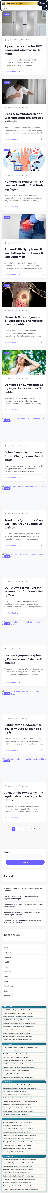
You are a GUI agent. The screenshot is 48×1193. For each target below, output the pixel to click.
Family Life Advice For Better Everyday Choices (17, 1074)
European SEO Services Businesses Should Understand (19, 1135)
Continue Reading (11, 71)
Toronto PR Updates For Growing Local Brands (17, 1122)
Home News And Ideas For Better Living (15, 1125)
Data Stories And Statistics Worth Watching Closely (18, 1077)
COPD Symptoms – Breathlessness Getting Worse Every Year (23, 591)
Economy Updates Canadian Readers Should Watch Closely (20, 1189)
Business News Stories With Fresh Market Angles (18, 1098)
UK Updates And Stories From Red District (16, 1091)
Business (7, 952)
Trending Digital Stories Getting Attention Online (17, 1036)
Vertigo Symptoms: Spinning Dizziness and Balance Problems (23, 659)
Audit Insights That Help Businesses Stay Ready (17, 1186)
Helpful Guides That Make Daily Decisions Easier (17, 1040)
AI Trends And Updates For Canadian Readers (17, 1183)
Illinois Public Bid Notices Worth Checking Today (17, 1166)
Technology (9, 996)
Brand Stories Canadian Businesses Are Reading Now (19, 1179)
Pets (6, 981)
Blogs (6, 948)
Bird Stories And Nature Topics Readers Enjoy (17, 1104)
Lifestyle (7, 972)
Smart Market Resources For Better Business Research (19, 1023)
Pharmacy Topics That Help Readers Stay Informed (18, 1067)
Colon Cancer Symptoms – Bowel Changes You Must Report (24, 456)
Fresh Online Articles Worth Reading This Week (17, 1013)
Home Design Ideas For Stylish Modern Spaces (17, 1152)
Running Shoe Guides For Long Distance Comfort (18, 1129)
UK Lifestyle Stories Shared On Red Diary (15, 1114)
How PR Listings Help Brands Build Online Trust (17, 1010)
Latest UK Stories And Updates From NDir (16, 1132)
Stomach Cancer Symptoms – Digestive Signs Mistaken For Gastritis (23, 320)
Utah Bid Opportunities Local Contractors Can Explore (19, 1159)
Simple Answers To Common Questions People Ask (18, 1017)
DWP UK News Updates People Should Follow (16, 1173)
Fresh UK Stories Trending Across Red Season (17, 1095)
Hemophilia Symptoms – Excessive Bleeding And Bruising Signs (23, 185)
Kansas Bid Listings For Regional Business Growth (18, 1163)
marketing (24, 107)
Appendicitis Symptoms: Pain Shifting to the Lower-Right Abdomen (23, 253)
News (6, 976)
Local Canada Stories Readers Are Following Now (18, 1030)
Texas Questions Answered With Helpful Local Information (20, 1142)
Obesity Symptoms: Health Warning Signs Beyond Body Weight (24, 117)
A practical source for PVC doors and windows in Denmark (23, 50)
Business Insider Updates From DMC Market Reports (19, 1176)
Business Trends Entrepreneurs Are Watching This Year (20, 1101)
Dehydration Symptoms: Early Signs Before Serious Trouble (23, 388)
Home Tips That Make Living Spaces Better (16, 1070)
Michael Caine (26, 40)
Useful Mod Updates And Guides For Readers (16, 1033)
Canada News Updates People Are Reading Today (17, 1085)
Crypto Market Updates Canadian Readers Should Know (20, 1047)
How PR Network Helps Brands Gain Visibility (17, 1145)
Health (7, 82)
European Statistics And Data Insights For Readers (18, 1139)
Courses (7, 957)
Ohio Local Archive (14, 3)
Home (7, 14)
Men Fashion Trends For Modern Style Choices (17, 1148)
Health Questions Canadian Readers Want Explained (18, 1064)
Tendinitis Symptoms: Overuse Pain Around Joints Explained (23, 524)
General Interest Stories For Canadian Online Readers (19, 1088)
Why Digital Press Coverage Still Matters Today (17, 1020)
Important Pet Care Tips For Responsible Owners (18, 1051)
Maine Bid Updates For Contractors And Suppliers (18, 1169)
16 (30, 829)
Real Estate (8, 986)
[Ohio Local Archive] (3, 3)
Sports (6, 991)
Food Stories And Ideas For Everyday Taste (16, 1057)
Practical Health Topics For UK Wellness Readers (18, 1061)
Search (7, 852)
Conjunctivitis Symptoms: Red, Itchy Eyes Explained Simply (24, 728)
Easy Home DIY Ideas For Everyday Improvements (18, 1026)
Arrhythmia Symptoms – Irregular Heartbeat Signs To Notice (23, 796)
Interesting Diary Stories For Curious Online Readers (19, 1108)
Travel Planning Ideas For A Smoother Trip (16, 1054)
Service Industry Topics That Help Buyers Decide (18, 1111)
